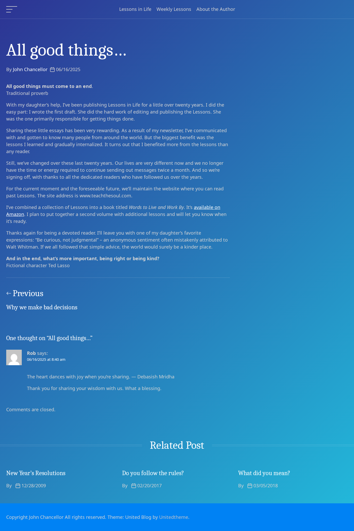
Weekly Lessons (174, 9)
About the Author (215, 9)
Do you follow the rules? (153, 473)
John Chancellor (30, 69)
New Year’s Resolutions (35, 473)
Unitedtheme (173, 517)
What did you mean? (264, 473)
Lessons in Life (135, 9)
